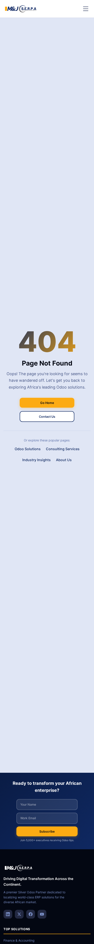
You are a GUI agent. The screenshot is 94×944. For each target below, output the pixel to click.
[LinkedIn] (7, 914)
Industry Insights (36, 460)
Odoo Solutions (28, 449)
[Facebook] (30, 914)
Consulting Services (63, 449)
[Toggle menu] (86, 9)
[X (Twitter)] (19, 914)
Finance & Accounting (19, 940)
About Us (64, 460)
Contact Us (47, 416)
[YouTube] (42, 914)
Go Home (47, 403)
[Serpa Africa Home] (20, 9)
